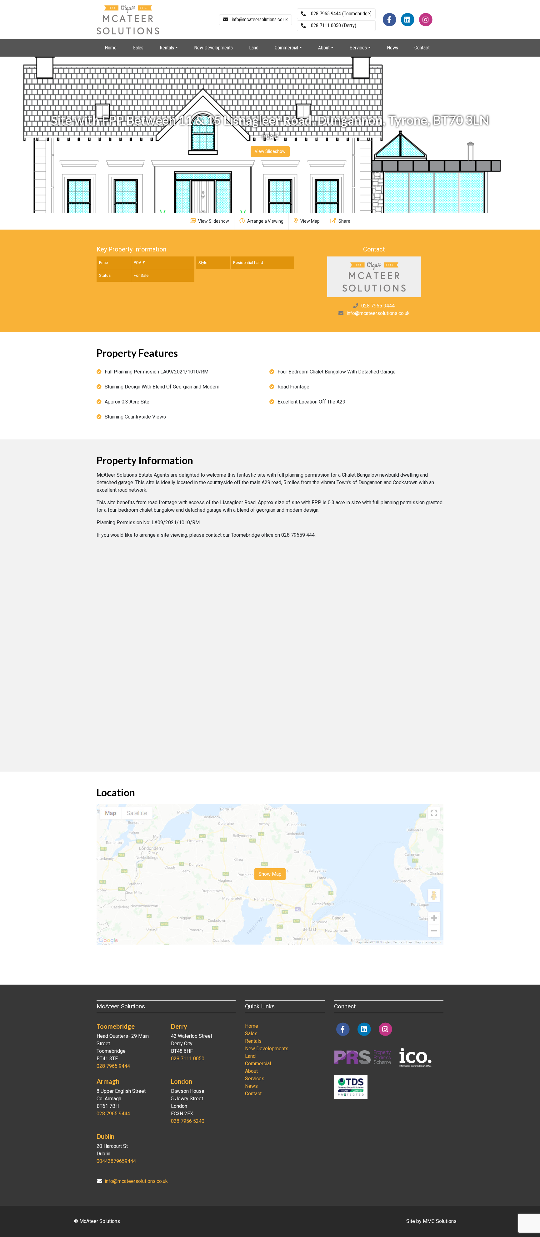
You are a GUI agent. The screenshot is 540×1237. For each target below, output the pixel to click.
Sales (138, 48)
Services (254, 1079)
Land (253, 48)
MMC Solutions (440, 1221)
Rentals (253, 1041)
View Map (309, 221)
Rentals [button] (167, 48)
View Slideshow (270, 151)
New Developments (213, 48)
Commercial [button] (286, 48)
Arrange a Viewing (264, 221)
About (251, 1071)
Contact (422, 48)
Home (111, 48)
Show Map (270, 874)
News (392, 48)
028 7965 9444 (378, 306)
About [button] (324, 48)
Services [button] (358, 48)
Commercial (258, 1064)
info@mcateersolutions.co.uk (378, 313)
